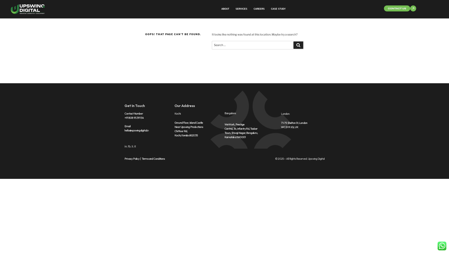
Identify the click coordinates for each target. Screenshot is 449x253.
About (225, 9)
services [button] (241, 9)
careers (259, 9)
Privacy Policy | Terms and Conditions (145, 158)
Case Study (278, 9)
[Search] (298, 45)
